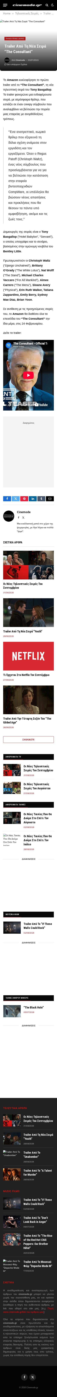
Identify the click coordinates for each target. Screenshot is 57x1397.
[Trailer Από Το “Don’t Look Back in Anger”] (12, 1221)
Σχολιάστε (28, 739)
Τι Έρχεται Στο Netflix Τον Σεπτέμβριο (26, 675)
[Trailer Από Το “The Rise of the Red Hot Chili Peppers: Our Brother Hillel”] (12, 1239)
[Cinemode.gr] (27, 5)
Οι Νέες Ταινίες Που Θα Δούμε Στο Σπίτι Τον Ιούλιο (38, 840)
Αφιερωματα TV (13, 757)
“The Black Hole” (34, 1007)
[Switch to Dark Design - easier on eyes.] (52, 5)
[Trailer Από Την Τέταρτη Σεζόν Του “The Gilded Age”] (28, 700)
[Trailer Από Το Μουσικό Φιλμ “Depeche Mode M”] (12, 1266)
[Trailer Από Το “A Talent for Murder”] (12, 1174)
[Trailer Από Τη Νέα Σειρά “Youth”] (28, 612)
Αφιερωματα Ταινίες (16, 804)
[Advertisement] (28, 454)
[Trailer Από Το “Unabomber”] (12, 1156)
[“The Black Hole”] (12, 1011)
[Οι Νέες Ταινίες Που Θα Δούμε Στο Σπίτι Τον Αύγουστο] (12, 818)
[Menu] (5, 5)
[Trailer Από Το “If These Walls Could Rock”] (12, 928)
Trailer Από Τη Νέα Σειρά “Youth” (22, 631)
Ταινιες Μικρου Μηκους (17, 998)
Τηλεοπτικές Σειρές (15, 38)
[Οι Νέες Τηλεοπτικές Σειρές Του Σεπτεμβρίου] (28, 565)
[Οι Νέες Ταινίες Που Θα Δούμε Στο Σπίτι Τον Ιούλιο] (12, 840)
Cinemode (20, 60)
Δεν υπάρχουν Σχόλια (17, 64)
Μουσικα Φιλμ (12, 914)
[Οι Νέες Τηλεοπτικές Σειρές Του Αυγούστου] (12, 788)
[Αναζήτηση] (47, 5)
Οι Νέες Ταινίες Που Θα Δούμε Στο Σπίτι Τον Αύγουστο (38, 818)
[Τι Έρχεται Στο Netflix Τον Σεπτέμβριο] (28, 656)
